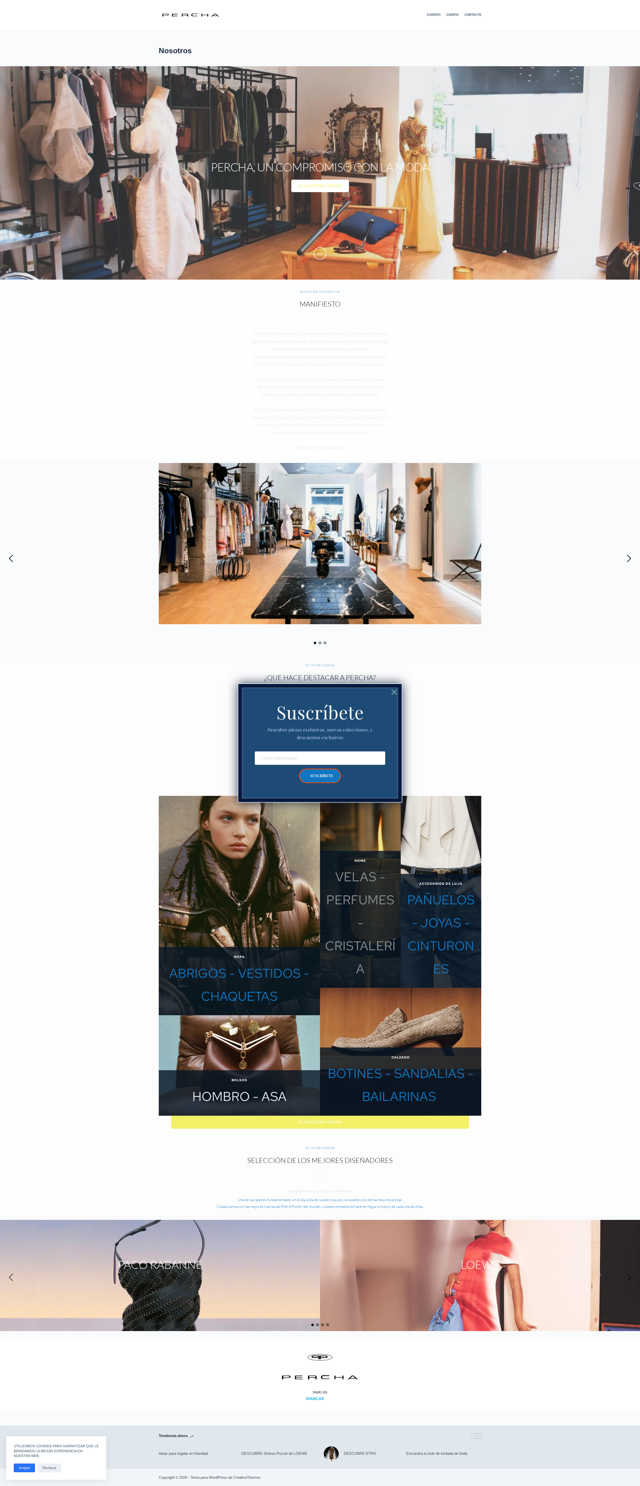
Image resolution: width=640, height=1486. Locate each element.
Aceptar (24, 1468)
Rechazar (49, 1468)
